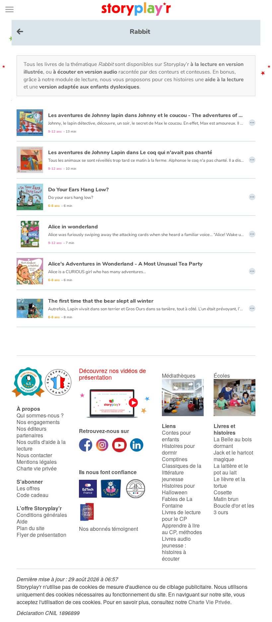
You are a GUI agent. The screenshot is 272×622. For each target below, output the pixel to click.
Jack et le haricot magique (233, 456)
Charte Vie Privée (209, 602)
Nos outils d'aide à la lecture (41, 445)
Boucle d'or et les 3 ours (234, 509)
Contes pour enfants (176, 436)
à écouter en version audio (85, 72)
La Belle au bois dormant (233, 442)
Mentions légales (37, 462)
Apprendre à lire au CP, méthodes (182, 529)
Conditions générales (42, 515)
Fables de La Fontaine (177, 502)
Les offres (28, 488)
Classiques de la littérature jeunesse (181, 472)
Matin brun (226, 499)
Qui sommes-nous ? (40, 415)
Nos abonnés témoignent (108, 528)
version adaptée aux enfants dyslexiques (89, 87)
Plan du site (30, 528)
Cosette (223, 492)
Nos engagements (38, 422)
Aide (22, 521)
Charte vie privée (37, 468)
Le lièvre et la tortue (229, 482)
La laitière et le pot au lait (231, 469)
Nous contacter (34, 455)
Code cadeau (32, 495)
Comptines (174, 459)
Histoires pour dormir (178, 449)
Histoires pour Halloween (178, 489)
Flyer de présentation (41, 534)
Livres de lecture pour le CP (181, 515)
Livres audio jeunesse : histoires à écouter (176, 548)
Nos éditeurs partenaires (31, 432)
